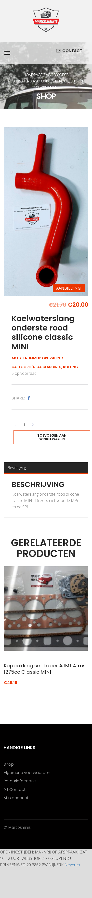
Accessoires (57, 75)
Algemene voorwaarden (27, 772)
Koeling (70, 366)
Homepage (33, 75)
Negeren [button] (72, 864)
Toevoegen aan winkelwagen (51, 437)
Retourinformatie (20, 781)
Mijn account (16, 798)
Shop (9, 764)
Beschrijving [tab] (17, 467)
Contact (72, 51)
